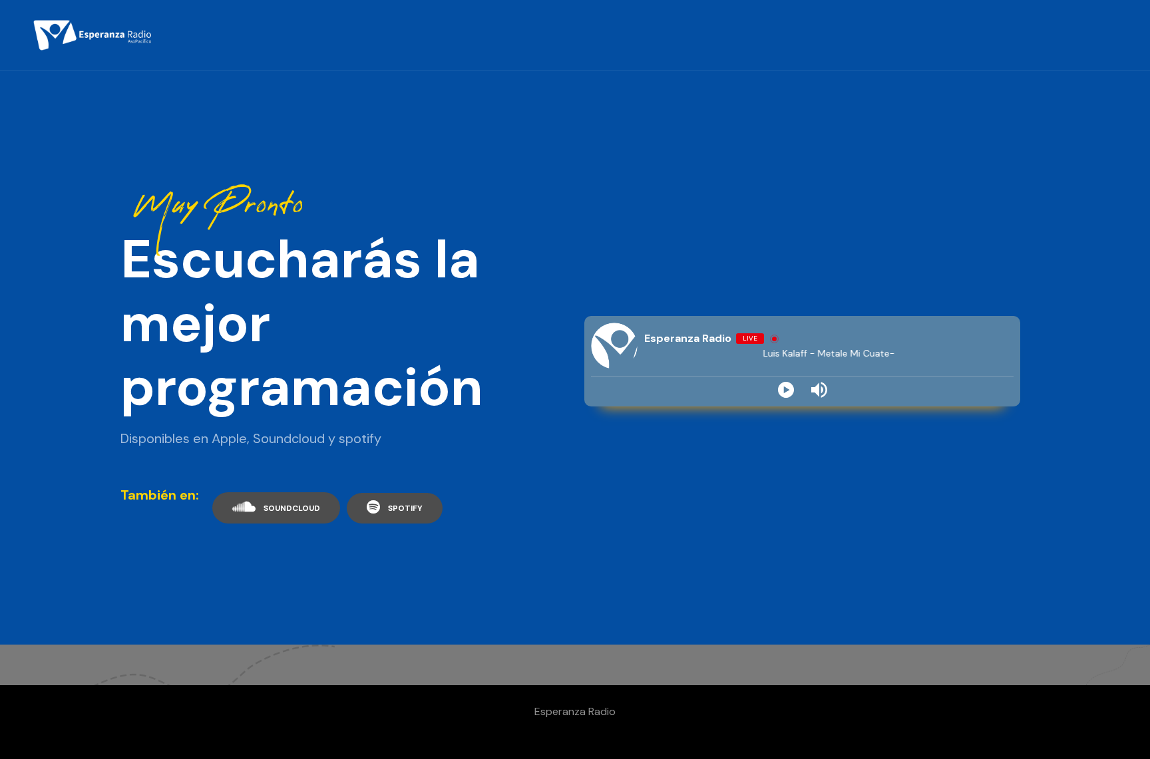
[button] (276, 508)
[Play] (786, 390)
